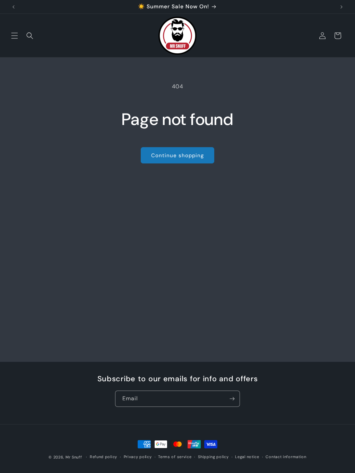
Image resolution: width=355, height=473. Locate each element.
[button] (14, 35)
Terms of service (174, 456)
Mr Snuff (74, 457)
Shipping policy (213, 456)
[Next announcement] (341, 7)
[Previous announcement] (13, 7)
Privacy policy (138, 456)
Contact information (286, 456)
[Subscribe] (232, 399)
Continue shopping (177, 155)
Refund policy (103, 456)
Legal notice (247, 456)
